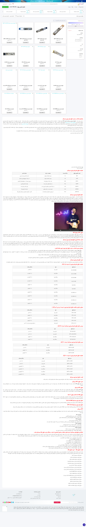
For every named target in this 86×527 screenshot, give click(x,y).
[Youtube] (10, 502)
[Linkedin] (11, 502)
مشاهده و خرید (58, 42)
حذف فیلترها (69, 30)
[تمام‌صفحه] (55, 230)
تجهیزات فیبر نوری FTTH (18, 16)
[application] (68, 217)
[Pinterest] (8, 502)
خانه (23, 16)
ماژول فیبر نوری (12, 16)
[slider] (69, 230)
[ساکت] (56, 230)
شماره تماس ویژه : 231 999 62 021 (17, 7)
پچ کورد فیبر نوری (25, 124)
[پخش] (81, 230)
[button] (81, 7)
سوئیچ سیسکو (73, 122)
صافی (76, 26)
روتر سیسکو (68, 122)
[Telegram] (13, 502)
